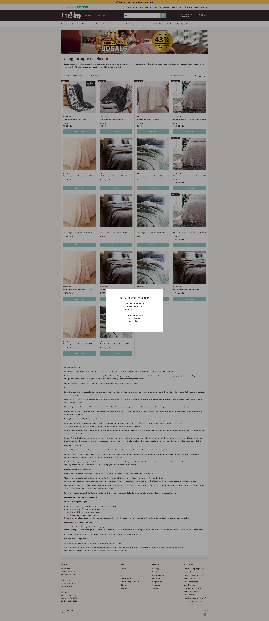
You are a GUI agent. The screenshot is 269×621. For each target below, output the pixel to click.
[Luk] (159, 292)
